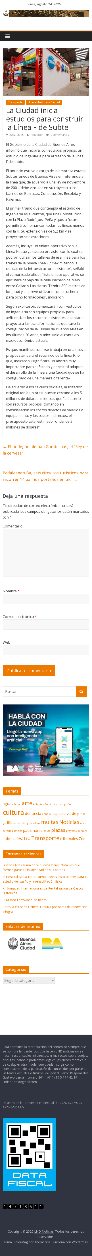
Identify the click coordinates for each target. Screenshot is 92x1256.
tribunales (69, 838)
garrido (81, 813)
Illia (10, 822)
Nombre (11, 591)
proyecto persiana (77, 830)
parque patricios (12, 830)
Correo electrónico (20, 616)
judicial (31, 823)
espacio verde (64, 813)
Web (6, 642)
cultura (13, 812)
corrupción (64, 804)
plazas (58, 830)
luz (38, 823)
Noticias (69, 822)
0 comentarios (59, 135)
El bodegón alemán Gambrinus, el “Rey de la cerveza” (45, 450)
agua (7, 803)
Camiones (50, 804)
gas (4, 823)
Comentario (13, 526)
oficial (83, 823)
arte (27, 803)
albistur (16, 804)
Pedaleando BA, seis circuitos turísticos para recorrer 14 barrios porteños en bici (45, 476)
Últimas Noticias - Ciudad (44, 102)
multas (49, 822)
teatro (23, 838)
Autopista (38, 804)
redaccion (37, 135)
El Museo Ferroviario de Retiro (25, 900)
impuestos (20, 823)
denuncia (33, 813)
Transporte (15, 102)
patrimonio (33, 830)
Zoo (82, 838)
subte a (9, 838)
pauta (47, 830)
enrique (47, 813)
